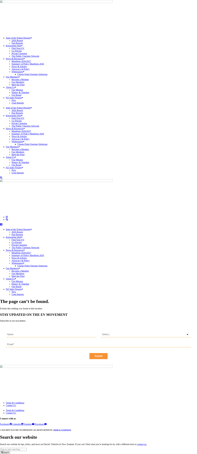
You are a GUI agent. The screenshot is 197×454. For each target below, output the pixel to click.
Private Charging (19, 53)
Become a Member (20, 79)
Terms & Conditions (15, 403)
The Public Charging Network (25, 56)
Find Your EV (18, 48)
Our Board (16, 95)
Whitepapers (17, 71)
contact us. (142, 444)
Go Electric (17, 51)
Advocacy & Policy (21, 69)
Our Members (12, 77)
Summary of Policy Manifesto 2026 (28, 64)
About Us (10, 87)
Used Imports (18, 103)
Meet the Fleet (18, 84)
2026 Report (17, 40)
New (14, 100)
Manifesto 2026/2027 (21, 61)
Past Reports (17, 43)
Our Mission (17, 90)
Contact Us (11, 405)
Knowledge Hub (13, 45)
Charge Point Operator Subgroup (32, 74)
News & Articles (19, 66)
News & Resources (14, 58)
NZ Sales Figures (14, 97)
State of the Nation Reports (18, 38)
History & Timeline (20, 92)
